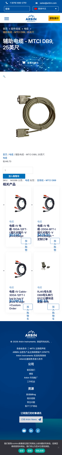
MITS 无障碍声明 (37, 348)
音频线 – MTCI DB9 (46, 180)
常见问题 (31, 402)
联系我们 (31, 370)
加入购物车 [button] (26, 241)
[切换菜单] (6, 18)
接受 (22, 451)
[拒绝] (58, 447)
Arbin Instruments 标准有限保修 (31, 355)
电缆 (11, 154)
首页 (5, 154)
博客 (31, 374)
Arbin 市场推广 (31, 378)
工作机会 (31, 381)
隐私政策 (40, 451)
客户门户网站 (31, 406)
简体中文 (41, 8)
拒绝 (30, 451)
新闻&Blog (31, 394)
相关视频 (31, 398)
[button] (4, 76)
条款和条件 (22, 348)
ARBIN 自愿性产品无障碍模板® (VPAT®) (31, 352)
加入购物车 (14, 176)
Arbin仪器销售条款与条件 (31, 359)
